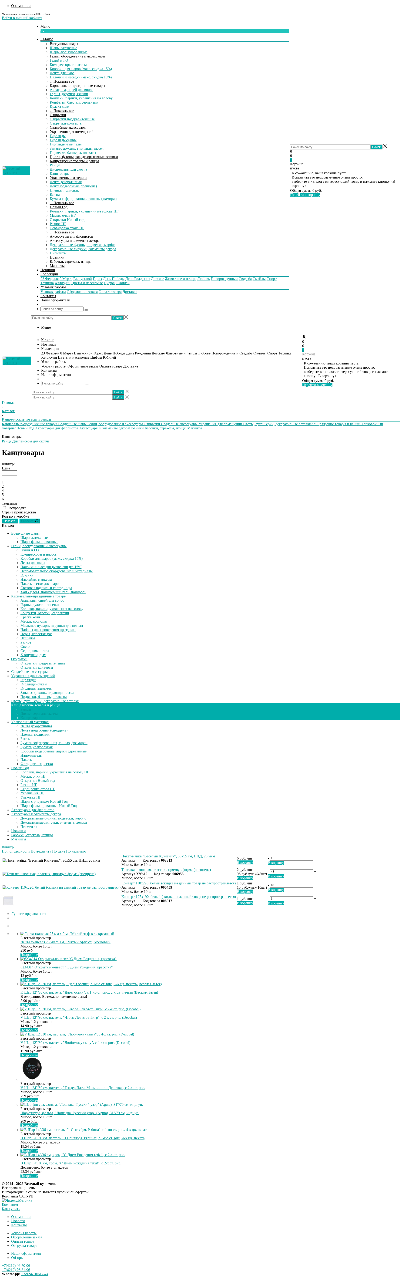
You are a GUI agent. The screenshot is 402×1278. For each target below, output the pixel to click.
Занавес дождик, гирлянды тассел (77, 148)
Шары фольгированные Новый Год (48, 806)
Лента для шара (62, 73)
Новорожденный (224, 279)
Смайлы (259, 279)
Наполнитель (31, 755)
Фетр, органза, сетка (36, 764)
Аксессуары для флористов (71, 236)
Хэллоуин (62, 283)
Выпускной (82, 279)
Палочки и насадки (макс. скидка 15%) (81, 77)
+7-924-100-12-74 (34, 1274)
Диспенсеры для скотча (68, 169)
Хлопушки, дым (33, 655)
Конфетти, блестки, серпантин (74, 102)
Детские (157, 279)
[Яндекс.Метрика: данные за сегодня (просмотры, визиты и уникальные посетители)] (17, 1200)
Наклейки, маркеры (36, 579)
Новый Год (58, 207)
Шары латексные (63, 48)
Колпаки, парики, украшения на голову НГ (84, 211)
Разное (25, 642)
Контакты (19, 1225)
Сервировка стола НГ (67, 228)
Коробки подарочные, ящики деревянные (53, 751)
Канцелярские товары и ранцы (74, 161)
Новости (18, 1221)
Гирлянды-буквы (63, 140)
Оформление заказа (82, 292)
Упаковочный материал (68, 178)
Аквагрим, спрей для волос (71, 90)
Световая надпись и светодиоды (46, 588)
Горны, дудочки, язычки (69, 94)
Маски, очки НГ (63, 215)
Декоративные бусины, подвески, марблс (82, 245)
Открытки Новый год (67, 220)
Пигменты (58, 253)
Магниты (57, 266)
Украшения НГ (32, 793)
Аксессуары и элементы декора (75, 241)
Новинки (57, 257)
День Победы (113, 279)
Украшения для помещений (72, 132)
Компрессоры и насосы (68, 65)
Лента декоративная (66, 182)
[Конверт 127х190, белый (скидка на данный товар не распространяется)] (8, 905)
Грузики (27, 575)
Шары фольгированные (68, 52)
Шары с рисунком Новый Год (44, 801)
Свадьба (245, 279)
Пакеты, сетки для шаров (40, 584)
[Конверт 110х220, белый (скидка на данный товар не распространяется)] (62, 887)
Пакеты (26, 760)
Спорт (272, 279)
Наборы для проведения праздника (48, 630)
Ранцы (55, 165)
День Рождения (137, 279)
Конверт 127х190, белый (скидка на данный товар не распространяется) (178, 897)
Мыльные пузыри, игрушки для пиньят (51, 625)
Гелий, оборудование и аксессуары (77, 56)
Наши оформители (26, 1253)
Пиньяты (27, 638)
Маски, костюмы (33, 621)
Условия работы (53, 292)
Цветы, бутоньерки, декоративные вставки (84, 157)
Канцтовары (60, 173)
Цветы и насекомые (87, 283)
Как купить (11, 1209)
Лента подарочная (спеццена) (73, 186)
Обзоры (17, 1258)
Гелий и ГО (59, 60)
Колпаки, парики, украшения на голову (81, 98)
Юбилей (123, 283)
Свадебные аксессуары (68, 127)
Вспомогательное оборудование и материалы (56, 571)
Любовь (203, 279)
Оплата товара (110, 292)
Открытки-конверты (66, 123)
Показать (10, 521)
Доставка (130, 292)
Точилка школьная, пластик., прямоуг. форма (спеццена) (166, 870)
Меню (45, 26)
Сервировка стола (34, 651)
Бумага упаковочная (36, 747)
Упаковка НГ (30, 797)
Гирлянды (58, 136)
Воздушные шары (64, 44)
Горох (97, 279)
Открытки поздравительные (72, 119)
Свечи (25, 646)
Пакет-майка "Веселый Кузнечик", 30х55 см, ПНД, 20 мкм (168, 856)
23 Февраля (49, 279)
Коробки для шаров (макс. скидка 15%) (81, 69)
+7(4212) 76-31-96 (16, 1270)
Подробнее (29, 955)
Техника (47, 283)
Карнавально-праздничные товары (77, 86)
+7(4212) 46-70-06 (16, 1266)
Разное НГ (58, 224)
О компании (21, 1217)
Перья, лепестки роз (36, 634)
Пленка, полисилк (64, 190)
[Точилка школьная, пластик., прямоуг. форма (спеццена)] (49, 874)
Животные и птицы (180, 279)
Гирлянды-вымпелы (66, 144)
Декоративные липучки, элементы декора (83, 249)
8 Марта (66, 279)
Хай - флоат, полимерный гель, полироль (53, 592)
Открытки (58, 115)
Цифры (109, 283)
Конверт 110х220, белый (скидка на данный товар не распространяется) (178, 883)
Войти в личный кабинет (22, 18)
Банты (55, 194)
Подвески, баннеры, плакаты (73, 153)
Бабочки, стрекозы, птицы (70, 261)
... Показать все (62, 81)
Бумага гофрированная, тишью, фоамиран (83, 199)
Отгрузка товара (24, 1246)
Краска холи (59, 106)
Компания (10, 1205)
